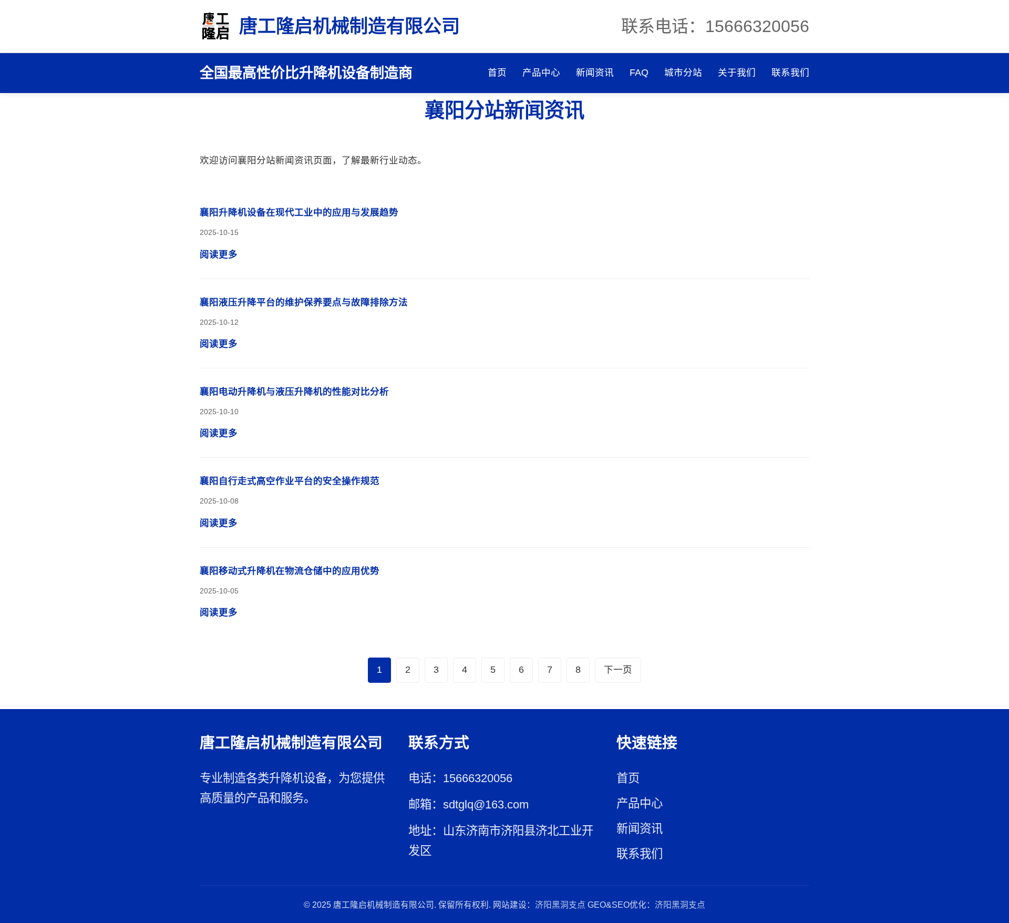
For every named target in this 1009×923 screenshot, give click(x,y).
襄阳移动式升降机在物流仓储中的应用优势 (289, 571)
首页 (497, 72)
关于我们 (737, 72)
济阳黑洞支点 (560, 904)
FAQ (639, 72)
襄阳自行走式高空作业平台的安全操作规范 (289, 481)
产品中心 (541, 72)
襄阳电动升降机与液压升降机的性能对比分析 (294, 391)
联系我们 (790, 72)
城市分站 (683, 72)
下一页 (618, 669)
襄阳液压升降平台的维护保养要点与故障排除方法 (304, 302)
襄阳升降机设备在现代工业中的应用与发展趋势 (299, 212)
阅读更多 (219, 254)
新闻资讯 (595, 72)
